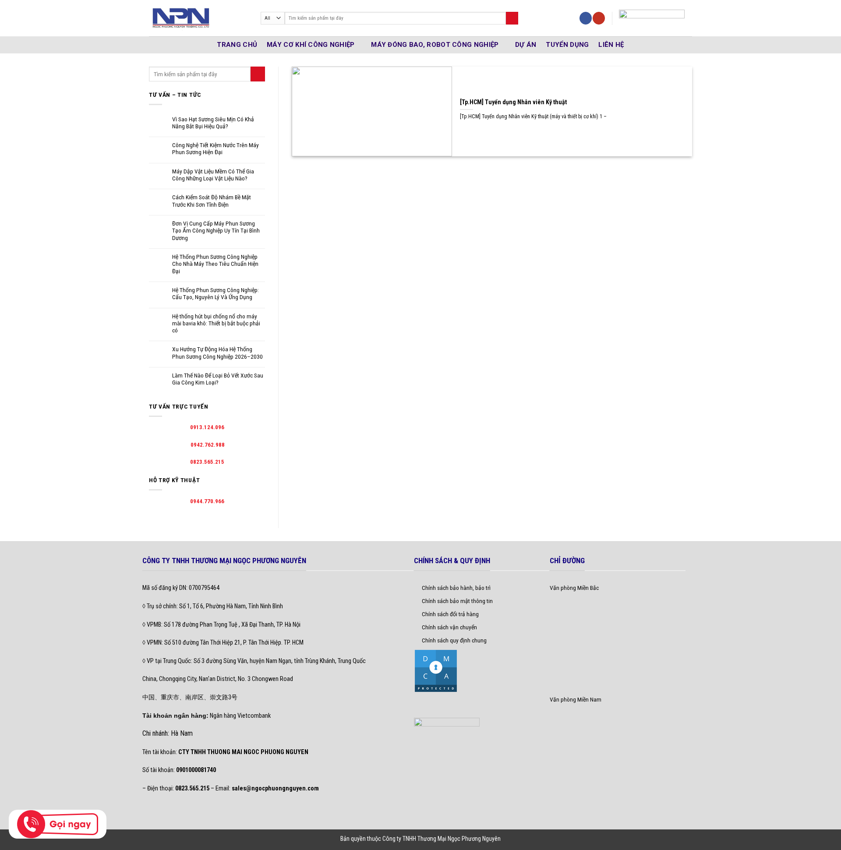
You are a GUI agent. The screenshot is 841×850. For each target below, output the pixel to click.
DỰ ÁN (526, 45)
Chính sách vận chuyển (449, 627)
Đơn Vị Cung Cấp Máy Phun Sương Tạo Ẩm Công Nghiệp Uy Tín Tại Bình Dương (216, 230)
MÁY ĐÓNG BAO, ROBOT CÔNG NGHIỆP (434, 45)
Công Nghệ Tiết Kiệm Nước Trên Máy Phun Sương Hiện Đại (215, 148)
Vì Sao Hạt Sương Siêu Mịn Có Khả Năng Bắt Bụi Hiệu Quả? (213, 123)
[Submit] (512, 18)
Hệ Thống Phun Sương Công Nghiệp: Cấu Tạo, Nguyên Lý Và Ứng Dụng (215, 293)
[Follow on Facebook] (586, 18)
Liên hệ (611, 45)
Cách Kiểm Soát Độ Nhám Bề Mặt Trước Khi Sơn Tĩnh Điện (211, 201)
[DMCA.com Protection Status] (436, 670)
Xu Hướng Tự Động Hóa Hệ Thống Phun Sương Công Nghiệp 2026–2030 (217, 353)
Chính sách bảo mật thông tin (457, 600)
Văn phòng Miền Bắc (574, 587)
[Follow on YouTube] (599, 18)
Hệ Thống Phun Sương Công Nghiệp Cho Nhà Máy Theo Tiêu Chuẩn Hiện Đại (215, 264)
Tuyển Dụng (567, 45)
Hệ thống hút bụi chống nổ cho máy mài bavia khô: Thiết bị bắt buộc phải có (216, 323)
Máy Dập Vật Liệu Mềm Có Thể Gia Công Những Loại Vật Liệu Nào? (213, 175)
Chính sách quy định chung (454, 640)
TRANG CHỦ (237, 45)
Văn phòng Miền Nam (575, 699)
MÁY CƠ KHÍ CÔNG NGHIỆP (311, 45)
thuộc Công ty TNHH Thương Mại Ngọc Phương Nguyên (434, 838)
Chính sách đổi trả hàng (450, 613)
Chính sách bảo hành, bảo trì (456, 587)
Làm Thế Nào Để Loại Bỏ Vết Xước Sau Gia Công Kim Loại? (217, 379)
